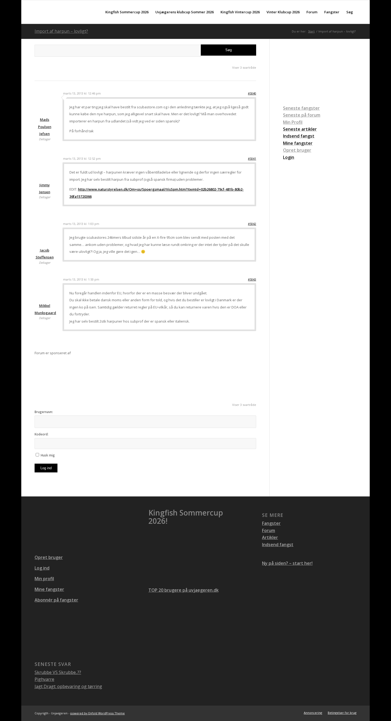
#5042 (252, 224)
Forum (268, 530)
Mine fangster (49, 589)
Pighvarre (44, 679)
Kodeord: (41, 434)
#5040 (252, 93)
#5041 (252, 158)
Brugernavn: (44, 412)
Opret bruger (297, 150)
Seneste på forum (301, 115)
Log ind (46, 468)
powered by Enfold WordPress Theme (97, 713)
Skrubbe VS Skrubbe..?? (58, 672)
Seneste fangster (301, 108)
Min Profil (292, 122)
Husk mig (48, 455)
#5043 (252, 279)
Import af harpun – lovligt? (61, 31)
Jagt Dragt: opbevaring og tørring (68, 686)
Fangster (271, 523)
